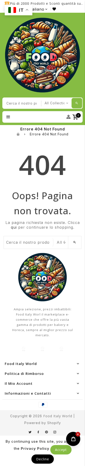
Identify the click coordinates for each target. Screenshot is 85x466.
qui (14, 227)
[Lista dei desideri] (55, 9)
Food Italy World (57, 416)
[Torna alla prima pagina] (18, 134)
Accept (61, 449)
